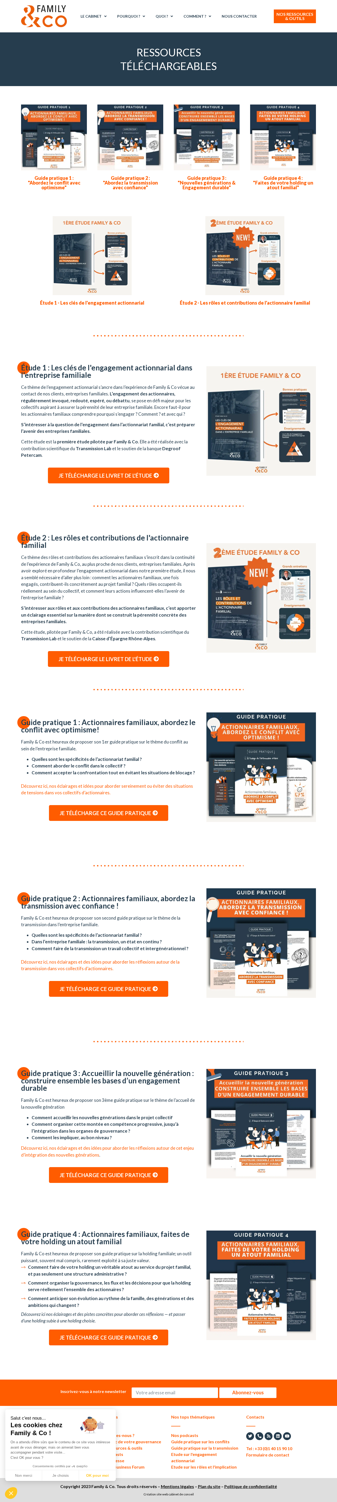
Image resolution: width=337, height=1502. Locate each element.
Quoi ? (162, 16)
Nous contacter (239, 16)
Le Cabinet (91, 16)
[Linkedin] (278, 1436)
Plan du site (209, 1486)
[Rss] (268, 1436)
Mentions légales (177, 1486)
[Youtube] (287, 1436)
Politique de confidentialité (250, 1486)
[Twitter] (250, 1436)
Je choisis (60, 1475)
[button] (11, 1493)
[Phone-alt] (259, 1436)
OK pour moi (97, 1475)
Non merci (23, 1475)
